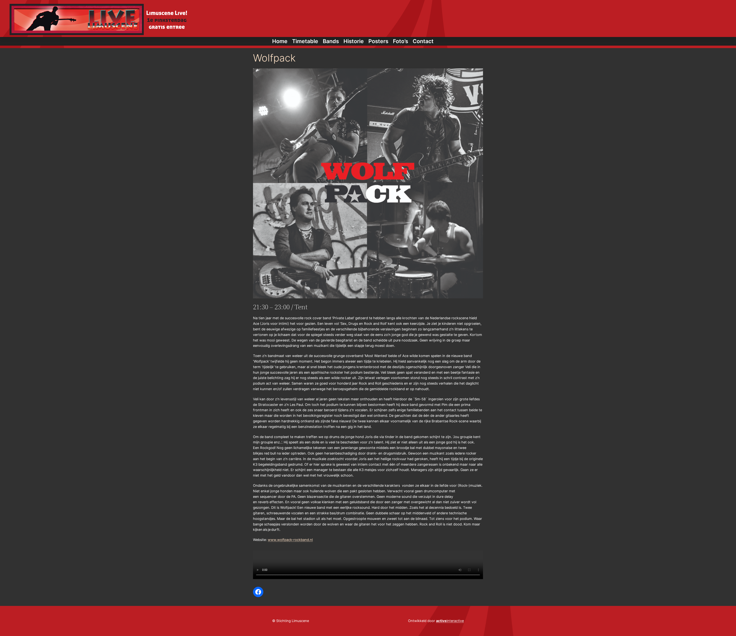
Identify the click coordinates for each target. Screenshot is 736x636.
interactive (450, 621)
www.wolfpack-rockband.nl (290, 540)
